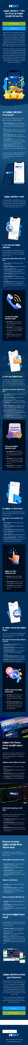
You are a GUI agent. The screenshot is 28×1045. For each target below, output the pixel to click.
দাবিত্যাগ (14, 1039)
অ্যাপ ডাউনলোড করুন (15, 1013)
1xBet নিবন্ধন (14, 28)
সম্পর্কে (18, 1039)
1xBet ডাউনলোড (15, 24)
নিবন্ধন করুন (14, 1008)
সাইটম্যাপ (10, 1039)
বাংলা (9, 1031)
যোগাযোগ (21, 1039)
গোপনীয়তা (6, 1039)
